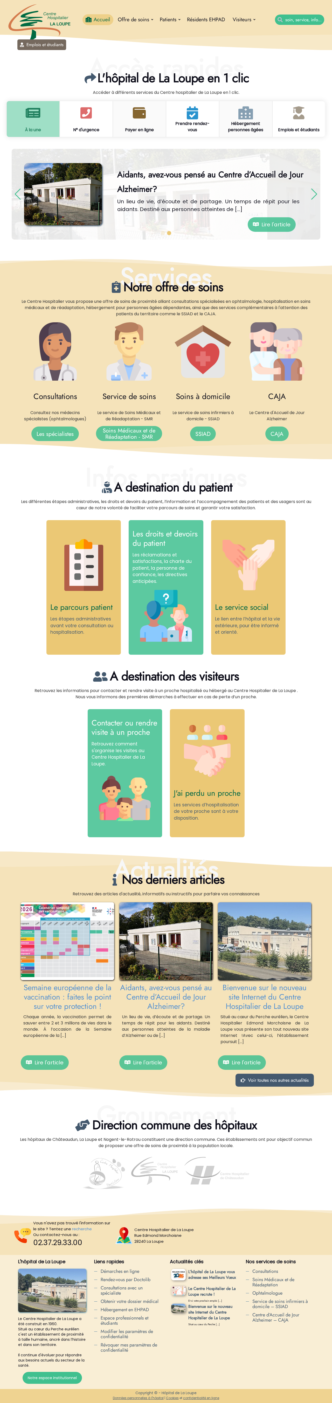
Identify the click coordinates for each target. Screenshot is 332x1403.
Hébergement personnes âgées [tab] (245, 127)
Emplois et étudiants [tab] (299, 130)
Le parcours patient (81, 607)
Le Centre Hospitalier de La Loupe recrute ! (212, 1291)
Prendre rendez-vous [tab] (192, 127)
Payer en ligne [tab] (139, 130)
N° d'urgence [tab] (86, 130)
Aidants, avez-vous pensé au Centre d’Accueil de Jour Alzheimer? (166, 997)
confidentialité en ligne (201, 1398)
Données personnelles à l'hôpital (138, 1398)
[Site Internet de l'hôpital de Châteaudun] (217, 1171)
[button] (17, 194)
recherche (82, 1229)
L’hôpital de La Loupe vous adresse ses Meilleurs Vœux (212, 1274)
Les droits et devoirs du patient (165, 538)
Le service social (241, 607)
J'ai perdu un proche (207, 793)
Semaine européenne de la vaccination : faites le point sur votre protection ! (67, 997)
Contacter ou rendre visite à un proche (124, 727)
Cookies (172, 1398)
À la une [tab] (33, 130)
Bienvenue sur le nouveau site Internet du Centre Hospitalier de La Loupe (265, 997)
